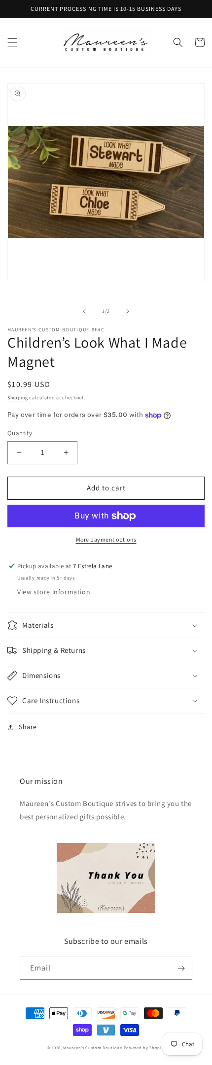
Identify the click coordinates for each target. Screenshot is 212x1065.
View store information (53, 591)
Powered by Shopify (145, 1047)
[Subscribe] (181, 968)
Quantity (19, 433)
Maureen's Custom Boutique (92, 1047)
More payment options (106, 539)
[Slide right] (128, 311)
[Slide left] (84, 311)
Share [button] (28, 726)
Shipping (17, 397)
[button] (12, 42)
